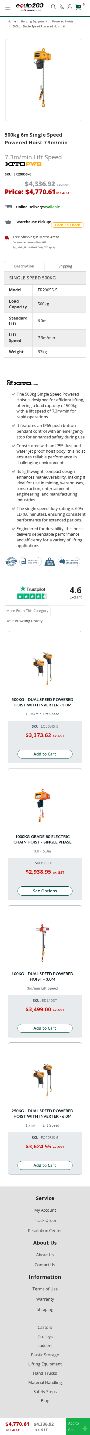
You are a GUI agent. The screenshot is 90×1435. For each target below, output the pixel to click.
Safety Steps (45, 1391)
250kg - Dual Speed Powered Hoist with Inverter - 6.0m (42, 1113)
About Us (45, 1255)
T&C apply (49, 247)
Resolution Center (45, 1230)
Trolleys (45, 1336)
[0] (78, 9)
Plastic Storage (45, 1354)
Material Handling (45, 1382)
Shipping (65, 266)
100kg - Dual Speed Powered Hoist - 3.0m (42, 976)
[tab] (24, 266)
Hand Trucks (45, 1373)
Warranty (45, 1299)
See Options (45, 891)
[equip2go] (30, 6)
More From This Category (27, 610)
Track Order (45, 1220)
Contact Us (45, 1264)
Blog (45, 1400)
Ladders (45, 1345)
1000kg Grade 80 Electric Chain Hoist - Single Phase (43, 839)
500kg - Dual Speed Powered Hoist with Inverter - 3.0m (42, 702)
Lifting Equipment (45, 1364)
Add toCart (73, 1426)
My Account (45, 1210)
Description (24, 266)
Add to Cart (45, 754)
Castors (45, 1327)
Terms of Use (45, 1289)
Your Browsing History (24, 620)
